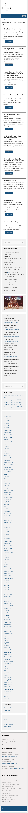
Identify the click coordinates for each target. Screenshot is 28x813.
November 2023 (8, 492)
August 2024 (7, 471)
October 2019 (7, 603)
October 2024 (7, 467)
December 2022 (8, 518)
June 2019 (6, 613)
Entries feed (7, 722)
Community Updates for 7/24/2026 (13, 404)
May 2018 (6, 643)
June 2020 (6, 585)
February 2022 (8, 541)
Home (6, 20)
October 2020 (7, 576)
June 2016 (6, 696)
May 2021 (6, 562)
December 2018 (8, 626)
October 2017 (7, 659)
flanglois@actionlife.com (11, 322)
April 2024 (6, 481)
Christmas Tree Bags (11, 222)
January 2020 (7, 596)
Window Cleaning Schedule (14, 95)
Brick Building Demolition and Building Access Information (13, 137)
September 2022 (8, 525)
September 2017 (8, 661)
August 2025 (7, 444)
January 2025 (7, 460)
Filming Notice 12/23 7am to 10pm (14, 49)
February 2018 (8, 650)
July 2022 (6, 529)
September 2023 (8, 497)
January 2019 (7, 624)
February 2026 (8, 430)
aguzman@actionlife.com (11, 329)
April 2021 (6, 564)
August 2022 (7, 527)
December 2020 (8, 571)
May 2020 (6, 587)
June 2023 (6, 504)
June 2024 (6, 476)
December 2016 (8, 682)
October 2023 (7, 495)
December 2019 (8, 599)
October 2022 (7, 522)
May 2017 (6, 670)
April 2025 (6, 453)
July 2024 (6, 474)
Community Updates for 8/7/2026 (13, 400)
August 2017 (7, 663)
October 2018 (7, 631)
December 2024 (8, 462)
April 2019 (6, 617)
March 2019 (7, 619)
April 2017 (6, 673)
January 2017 (7, 680)
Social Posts (7, 710)
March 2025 (7, 455)
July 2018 (6, 638)
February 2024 (8, 485)
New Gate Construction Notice (12, 115)
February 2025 (7, 458)
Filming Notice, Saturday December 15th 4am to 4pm (14, 159)
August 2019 (7, 608)
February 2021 (7, 569)
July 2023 (6, 502)
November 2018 (8, 629)
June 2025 (6, 448)
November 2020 (8, 573)
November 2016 (8, 684)
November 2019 (8, 601)
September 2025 (8, 441)
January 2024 (7, 488)
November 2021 (8, 548)
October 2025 (7, 439)
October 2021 (7, 550)
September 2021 (8, 552)
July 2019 (6, 610)
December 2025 (8, 435)
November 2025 (8, 437)
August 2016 (7, 691)
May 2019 (6, 615)
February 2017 (7, 677)
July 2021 (6, 557)
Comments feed (8, 724)
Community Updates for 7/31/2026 (13, 402)
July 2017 (6, 666)
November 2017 (8, 656)
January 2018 (7, 652)
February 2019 (7, 622)
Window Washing (10, 180)
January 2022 (7, 543)
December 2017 (8, 654)
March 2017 (7, 675)
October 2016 (7, 687)
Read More (9, 41)
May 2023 (6, 506)
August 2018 (7, 636)
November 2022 (8, 520)
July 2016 (6, 693)
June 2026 (6, 421)
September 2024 (8, 469)
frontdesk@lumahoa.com (11, 336)
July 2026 (6, 418)
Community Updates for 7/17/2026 (13, 407)
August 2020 (7, 580)
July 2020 (6, 582)
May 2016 (6, 698)
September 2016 (8, 689)
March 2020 (7, 592)
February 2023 (8, 513)
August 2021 (7, 555)
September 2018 (8, 633)
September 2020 (8, 578)
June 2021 (6, 559)
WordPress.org (8, 726)
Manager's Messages (9, 708)
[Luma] (6, 6)
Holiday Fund (8, 200)
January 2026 (7, 432)
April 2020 (6, 589)
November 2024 (8, 465)
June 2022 (6, 532)
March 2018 (7, 647)
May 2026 (6, 423)
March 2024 (7, 483)
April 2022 (6, 536)
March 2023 (7, 511)
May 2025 (6, 451)
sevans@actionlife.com (10, 356)
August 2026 (7, 416)
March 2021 (7, 566)
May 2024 (6, 478)
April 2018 (6, 645)
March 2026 (7, 428)
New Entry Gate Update (12, 29)
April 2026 (6, 425)
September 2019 (8, 606)
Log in (5, 719)
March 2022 (7, 539)
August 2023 (7, 499)
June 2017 (6, 668)
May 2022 (6, 534)
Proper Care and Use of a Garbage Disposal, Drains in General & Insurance (13, 73)
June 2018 (6, 640)
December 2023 (8, 490)
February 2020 (8, 594)
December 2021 (8, 545)
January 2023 (7, 515)
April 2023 (6, 508)
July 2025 (6, 446)
